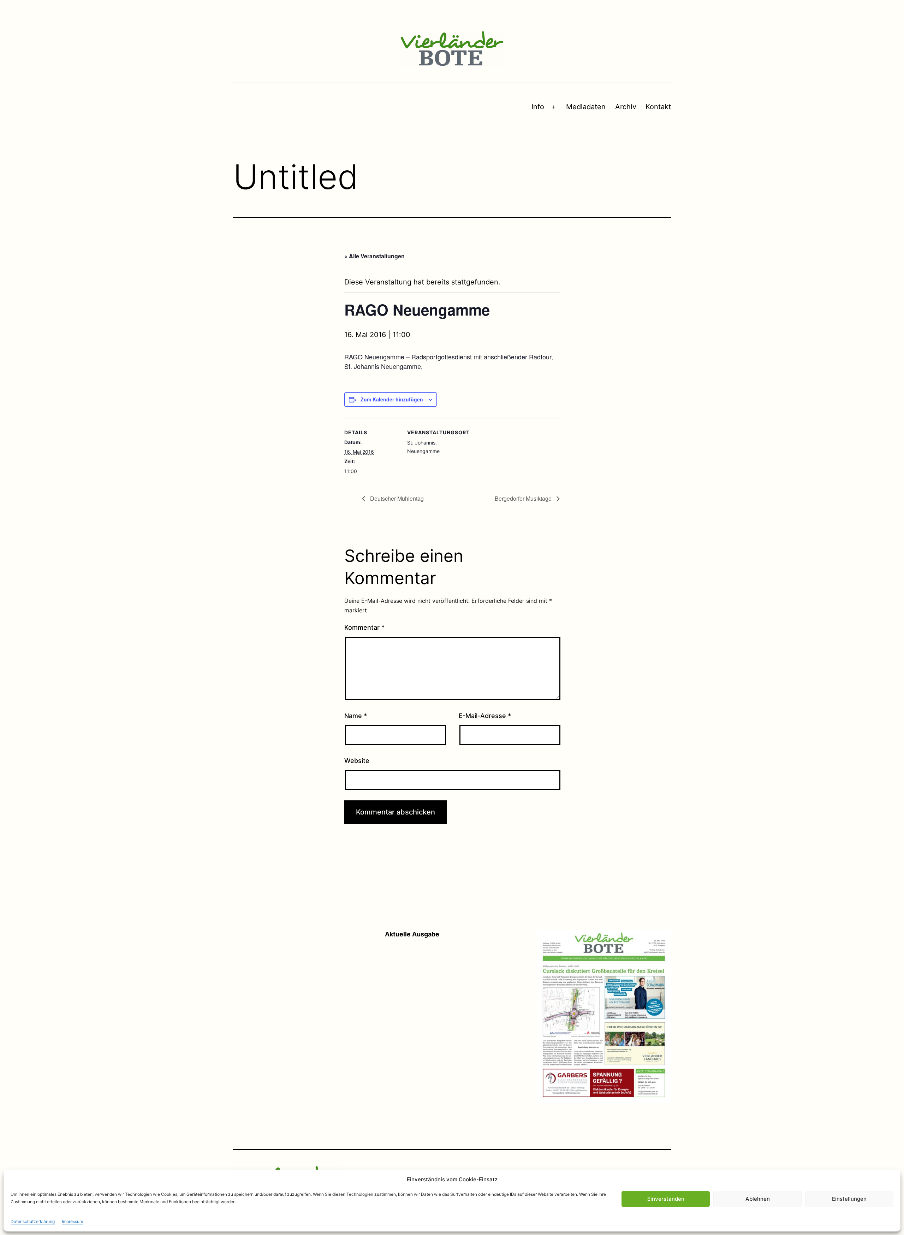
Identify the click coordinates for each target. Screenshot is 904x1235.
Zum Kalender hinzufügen (392, 399)
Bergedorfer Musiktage (524, 498)
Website (356, 760)
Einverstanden (665, 1198)
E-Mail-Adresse (485, 715)
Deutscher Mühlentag (396, 498)
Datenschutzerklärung (33, 1221)
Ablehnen (757, 1198)
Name (355, 715)
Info (537, 106)
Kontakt (658, 106)
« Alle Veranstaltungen (374, 256)
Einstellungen (849, 1198)
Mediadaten (586, 106)
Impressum (72, 1221)
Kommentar (364, 627)
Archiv (625, 106)
